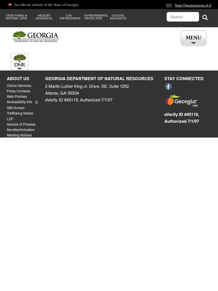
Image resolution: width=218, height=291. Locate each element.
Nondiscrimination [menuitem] (21, 129)
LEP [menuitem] (10, 118)
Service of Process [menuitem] (21, 124)
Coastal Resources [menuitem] (118, 17)
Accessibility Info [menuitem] (19, 101)
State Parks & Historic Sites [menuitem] (16, 17)
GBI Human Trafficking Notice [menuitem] (20, 110)
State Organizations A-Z (193, 5)
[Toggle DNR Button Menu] (19, 61)
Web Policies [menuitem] (17, 96)
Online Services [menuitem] (19, 85)
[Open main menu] (193, 38)
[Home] (38, 37)
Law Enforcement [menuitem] (70, 17)
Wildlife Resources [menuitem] (44, 17)
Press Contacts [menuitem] (18, 90)
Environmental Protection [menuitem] (95, 17)
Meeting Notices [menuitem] (19, 134)
